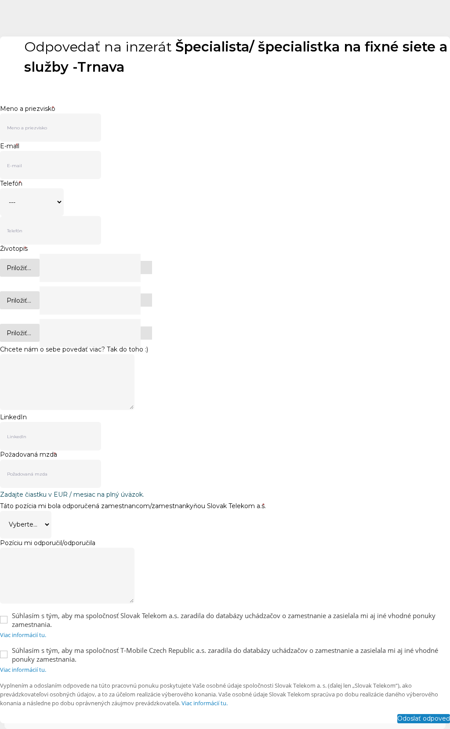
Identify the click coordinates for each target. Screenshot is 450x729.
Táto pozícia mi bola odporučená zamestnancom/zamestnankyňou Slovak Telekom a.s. (133, 506)
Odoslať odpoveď (423, 718)
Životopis (14, 249)
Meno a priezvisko (27, 109)
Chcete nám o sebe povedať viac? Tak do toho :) (74, 349)
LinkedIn (13, 417)
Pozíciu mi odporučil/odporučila (47, 543)
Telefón (11, 183)
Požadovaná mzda (28, 454)
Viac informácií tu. (23, 635)
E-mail (9, 146)
